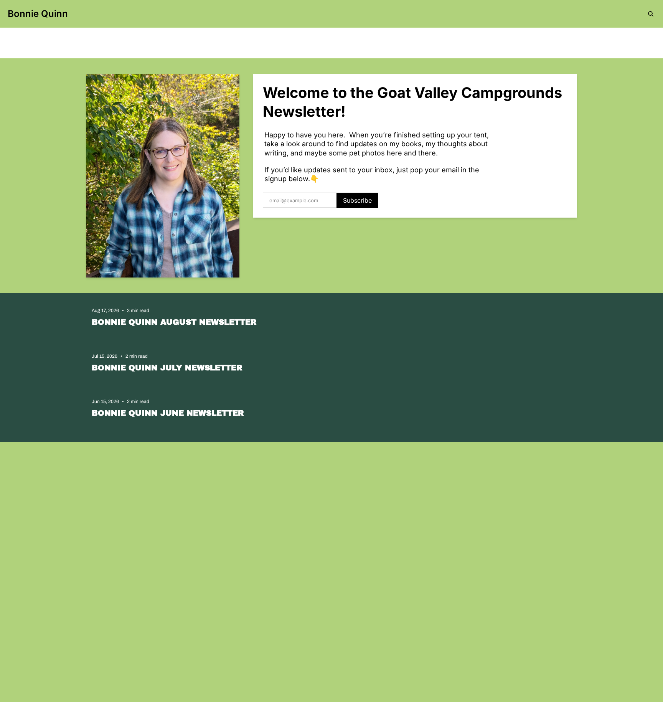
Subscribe (357, 200)
